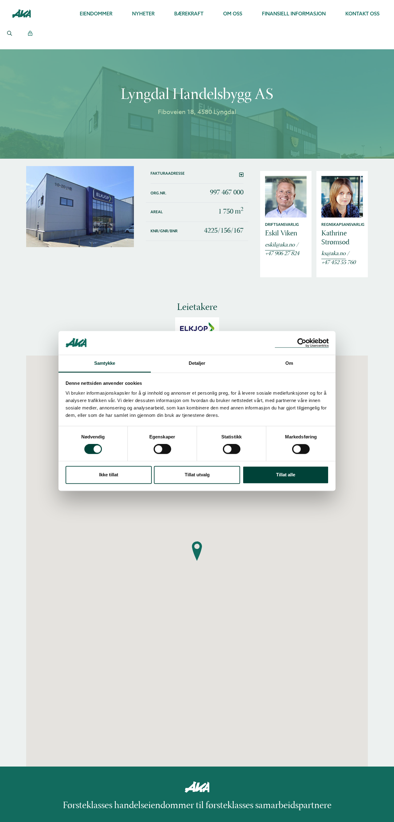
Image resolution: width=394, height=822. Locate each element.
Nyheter (143, 13)
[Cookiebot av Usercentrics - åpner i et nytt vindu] (302, 343)
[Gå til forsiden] (21, 12)
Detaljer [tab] (197, 363)
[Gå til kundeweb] (30, 33)
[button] (197, 174)
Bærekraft (188, 13)
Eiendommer (96, 13)
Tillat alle (285, 474)
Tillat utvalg (197, 474)
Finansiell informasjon (294, 13)
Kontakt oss (362, 13)
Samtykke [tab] (104, 363)
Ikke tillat (108, 474)
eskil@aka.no (280, 245)
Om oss (232, 13)
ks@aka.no (333, 254)
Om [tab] (289, 363)
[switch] (162, 449)
